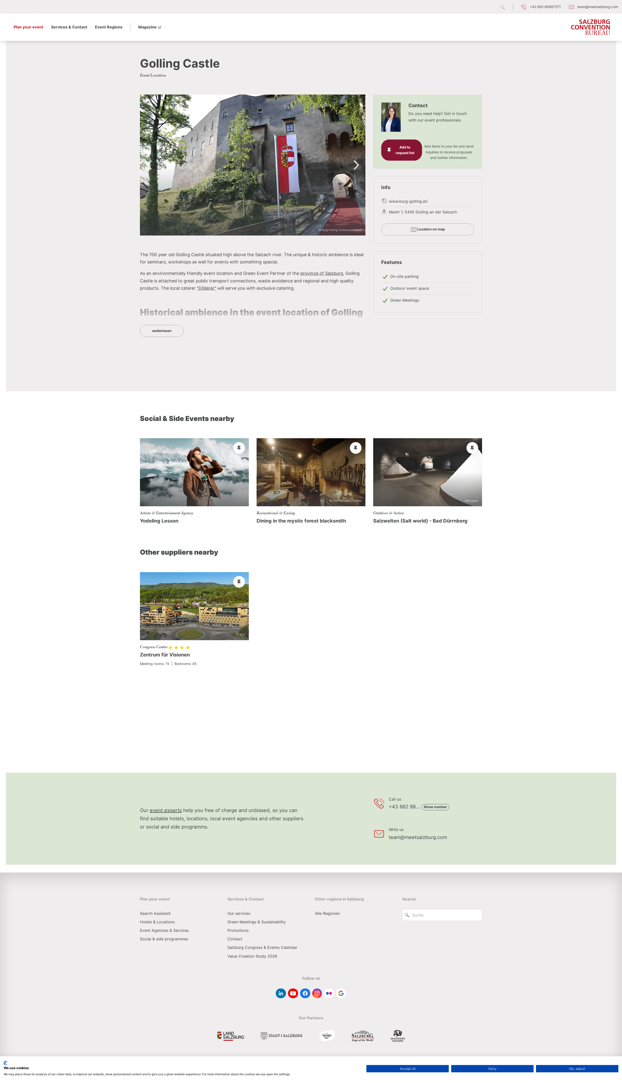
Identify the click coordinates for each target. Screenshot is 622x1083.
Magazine (148, 27)
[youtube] (293, 993)
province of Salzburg (321, 273)
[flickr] (329, 993)
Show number (435, 807)
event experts (166, 810)
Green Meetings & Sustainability (256, 921)
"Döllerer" (206, 288)
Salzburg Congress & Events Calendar (262, 947)
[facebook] (305, 993)
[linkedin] (281, 993)
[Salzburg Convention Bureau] (590, 27)
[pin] (239, 448)
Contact (234, 938)
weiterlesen (162, 331)
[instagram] (317, 993)
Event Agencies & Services (164, 930)
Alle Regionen (327, 913)
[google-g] (341, 993)
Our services (238, 913)
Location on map (430, 229)
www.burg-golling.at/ (408, 201)
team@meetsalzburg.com (418, 837)
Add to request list (405, 150)
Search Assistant (155, 913)
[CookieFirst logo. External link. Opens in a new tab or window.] (5, 1063)
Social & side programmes (164, 938)
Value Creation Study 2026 (252, 956)
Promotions (238, 930)
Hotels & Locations (157, 921)
